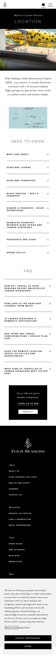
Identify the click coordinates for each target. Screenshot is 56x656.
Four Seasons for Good (23, 477)
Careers (13, 489)
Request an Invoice (20, 513)
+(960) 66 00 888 (28, 403)
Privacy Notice (11, 627)
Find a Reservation (20, 519)
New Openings (17, 550)
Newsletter (15, 562)
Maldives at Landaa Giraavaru (28, 15)
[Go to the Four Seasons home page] (5, 4)
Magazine (14, 556)
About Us (14, 471)
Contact (28, 412)
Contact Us (15, 495)
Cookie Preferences (28, 638)
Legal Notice (24, 627)
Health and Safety (20, 483)
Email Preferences (20, 525)
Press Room (16, 544)
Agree (28, 646)
